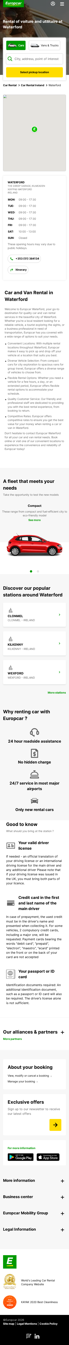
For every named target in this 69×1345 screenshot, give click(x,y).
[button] (34, 129)
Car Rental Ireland (32, 85)
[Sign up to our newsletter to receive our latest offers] (55, 1125)
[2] (38, 571)
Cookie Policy (48, 1323)
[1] (31, 571)
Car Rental (10, 85)
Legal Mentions (27, 1323)
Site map (8, 1323)
